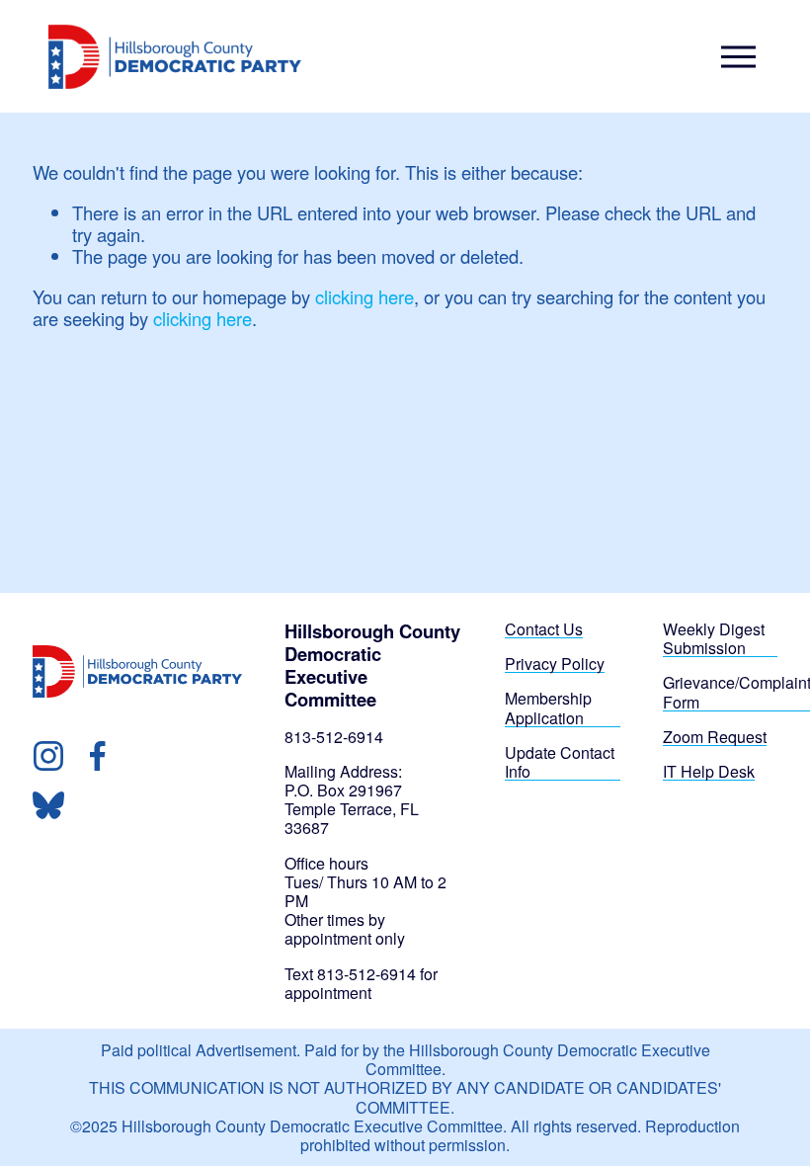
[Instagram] (48, 756)
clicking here (364, 296)
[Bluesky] (48, 805)
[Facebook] (98, 756)
